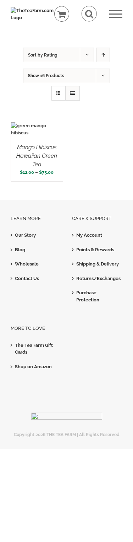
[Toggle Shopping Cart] (62, 14)
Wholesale (27, 264)
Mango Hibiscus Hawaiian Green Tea (36, 156)
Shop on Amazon (33, 366)
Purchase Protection (87, 296)
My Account (89, 235)
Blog (20, 249)
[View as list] (72, 93)
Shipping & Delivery (97, 264)
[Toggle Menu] (116, 14)
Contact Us (27, 278)
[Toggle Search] (89, 13)
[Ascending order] (103, 55)
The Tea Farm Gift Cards (34, 349)
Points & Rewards (95, 249)
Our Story (25, 235)
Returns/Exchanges (97, 278)
